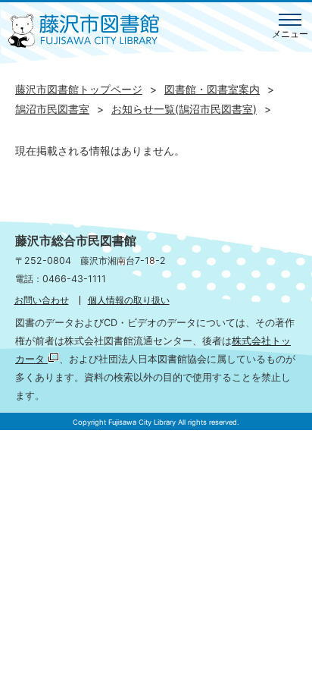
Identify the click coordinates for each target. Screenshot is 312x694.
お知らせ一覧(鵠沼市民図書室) (184, 108)
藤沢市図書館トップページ (78, 89)
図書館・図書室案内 (212, 89)
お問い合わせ (41, 300)
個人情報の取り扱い (129, 300)
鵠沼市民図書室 (52, 108)
